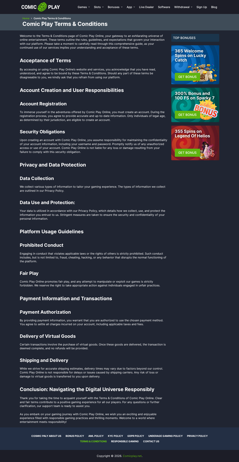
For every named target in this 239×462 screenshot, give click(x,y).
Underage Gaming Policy (165, 435)
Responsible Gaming (125, 441)
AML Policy (96, 435)
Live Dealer (146, 7)
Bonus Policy (75, 435)
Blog (214, 7)
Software (164, 7)
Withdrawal (181, 7)
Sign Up (201, 7)
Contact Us (151, 441)
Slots (97, 7)
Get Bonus (187, 77)
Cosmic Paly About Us (46, 435)
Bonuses (114, 7)
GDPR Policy (135, 435)
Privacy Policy (197, 435)
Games (82, 7)
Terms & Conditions (93, 441)
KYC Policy (115, 435)
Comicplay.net (132, 456)
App (129, 7)
